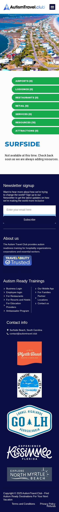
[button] (52, 7)
